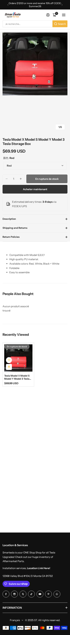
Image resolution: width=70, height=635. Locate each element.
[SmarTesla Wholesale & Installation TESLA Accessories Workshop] (13, 15)
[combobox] (27, 23)
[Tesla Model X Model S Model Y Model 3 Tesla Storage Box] (18, 358)
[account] (48, 15)
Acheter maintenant (35, 189)
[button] (7, 4)
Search (62, 23)
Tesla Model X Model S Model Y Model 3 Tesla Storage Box (17, 377)
